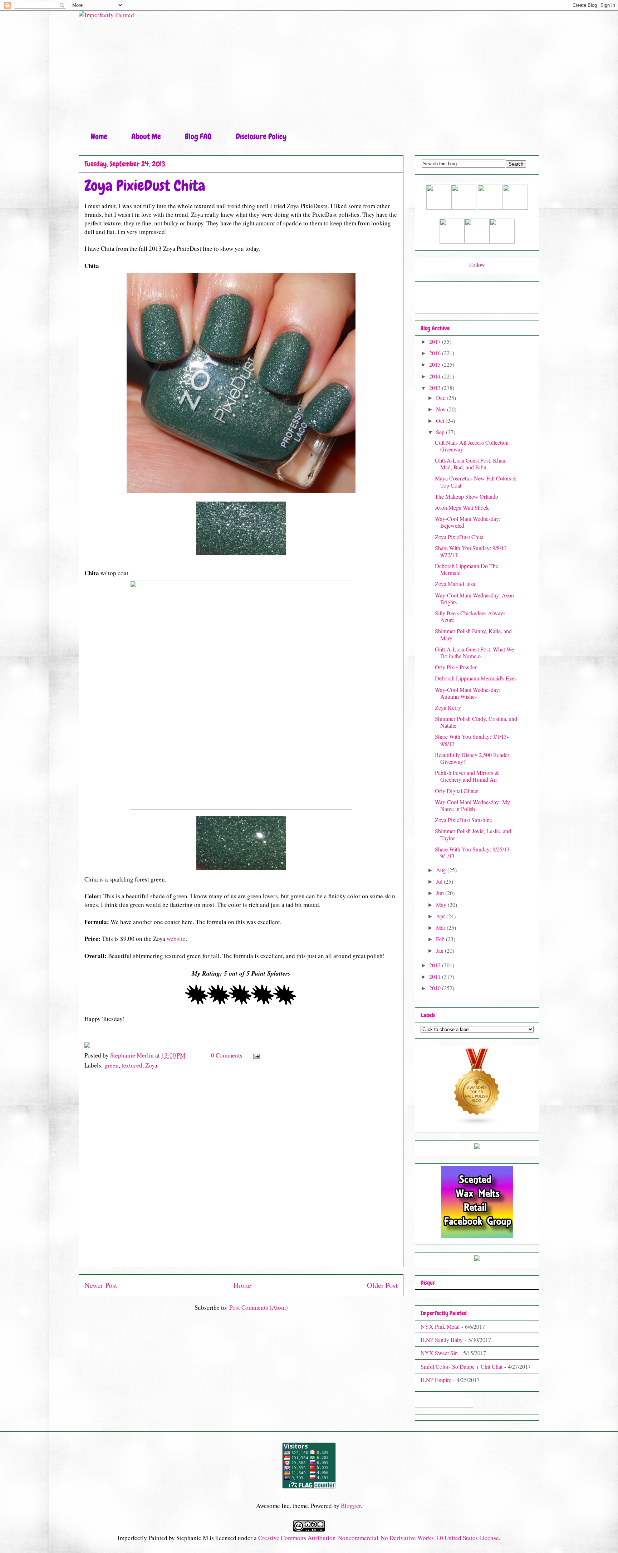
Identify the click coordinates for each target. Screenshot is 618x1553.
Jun (440, 893)
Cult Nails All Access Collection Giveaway (472, 446)
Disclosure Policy (261, 136)
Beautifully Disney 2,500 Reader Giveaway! (472, 758)
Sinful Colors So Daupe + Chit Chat (461, 1366)
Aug (441, 870)
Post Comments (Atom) (258, 1307)
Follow (477, 264)
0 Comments (226, 1055)
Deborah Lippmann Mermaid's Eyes (475, 678)
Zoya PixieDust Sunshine (463, 820)
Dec (441, 397)
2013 (435, 387)
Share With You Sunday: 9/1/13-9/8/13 (472, 740)
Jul (440, 881)
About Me (146, 136)
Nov (441, 409)
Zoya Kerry (448, 707)
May (442, 904)
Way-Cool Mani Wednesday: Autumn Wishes (467, 693)
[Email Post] (255, 1055)
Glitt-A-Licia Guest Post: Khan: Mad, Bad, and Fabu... (471, 463)
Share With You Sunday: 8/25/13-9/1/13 (473, 852)
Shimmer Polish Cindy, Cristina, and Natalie (476, 722)
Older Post (382, 1285)
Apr (441, 916)
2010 (435, 988)
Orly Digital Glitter (456, 791)
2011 (435, 976)
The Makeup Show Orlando (466, 496)
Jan (440, 950)
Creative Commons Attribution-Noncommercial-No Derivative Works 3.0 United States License (378, 1538)
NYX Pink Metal (440, 1326)
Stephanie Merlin (132, 1055)
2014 (435, 376)
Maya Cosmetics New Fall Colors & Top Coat (476, 481)
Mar (441, 927)
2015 (435, 364)
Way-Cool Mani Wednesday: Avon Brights (474, 598)
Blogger (351, 1505)
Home (99, 136)
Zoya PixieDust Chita (459, 537)
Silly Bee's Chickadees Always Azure (470, 616)
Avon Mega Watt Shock (462, 507)
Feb (441, 939)
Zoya (151, 1065)
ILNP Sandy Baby (442, 1339)
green (111, 1065)
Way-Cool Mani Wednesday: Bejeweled (467, 522)
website (176, 938)
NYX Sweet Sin (439, 1353)
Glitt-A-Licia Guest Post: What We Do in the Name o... (474, 652)
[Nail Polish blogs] (477, 1123)
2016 (435, 353)
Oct (441, 420)
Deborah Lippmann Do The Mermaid (466, 569)
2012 (435, 965)
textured (132, 1065)
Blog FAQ (198, 136)
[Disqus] (241, 1171)
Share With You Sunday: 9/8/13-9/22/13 (472, 551)
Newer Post (100, 1285)
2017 (435, 341)
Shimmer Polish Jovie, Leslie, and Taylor (473, 834)
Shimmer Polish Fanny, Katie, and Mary (473, 634)
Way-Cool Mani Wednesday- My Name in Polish (472, 805)
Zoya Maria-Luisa (455, 583)
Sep (441, 432)
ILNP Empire (436, 1379)
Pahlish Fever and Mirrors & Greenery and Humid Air (467, 776)
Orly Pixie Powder (456, 667)
